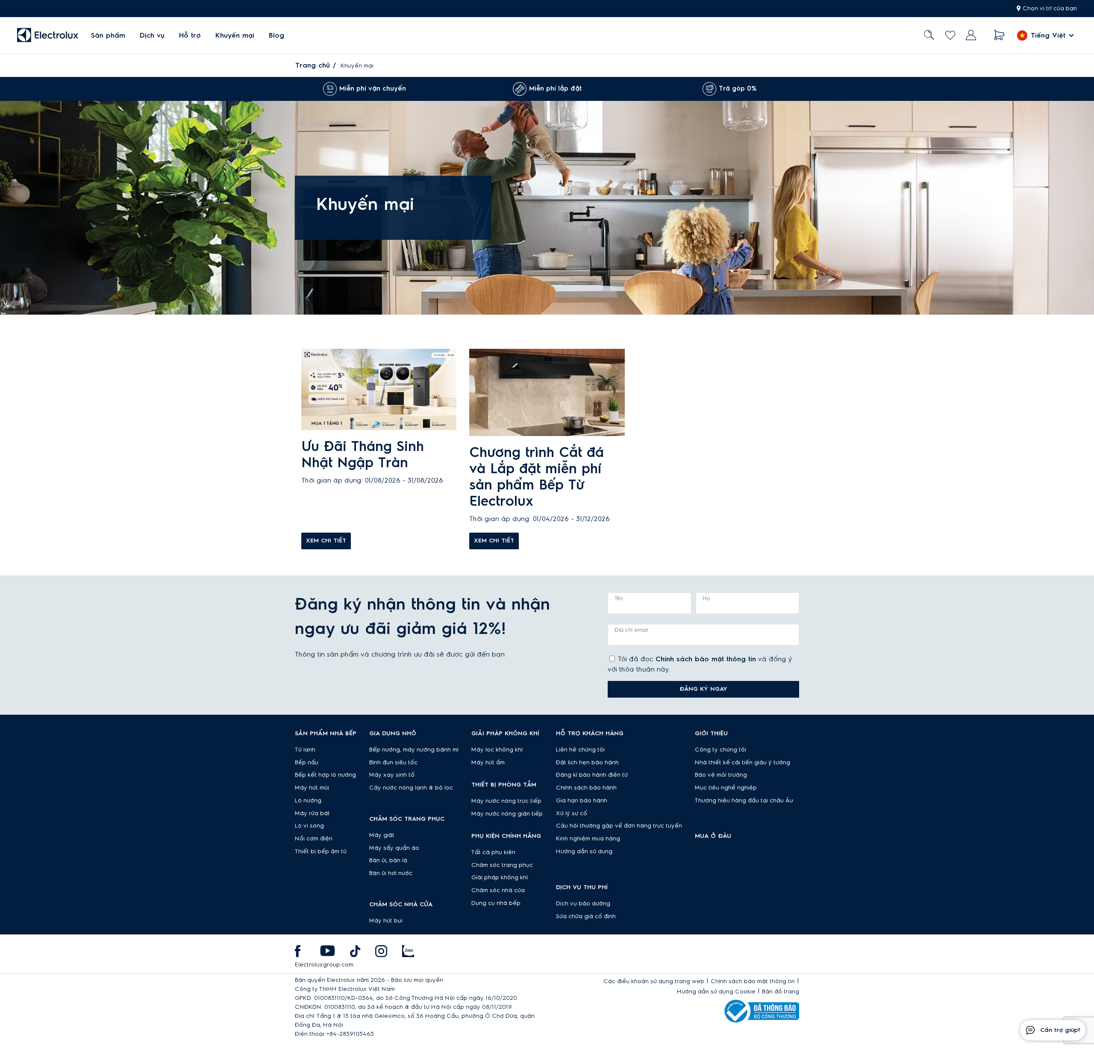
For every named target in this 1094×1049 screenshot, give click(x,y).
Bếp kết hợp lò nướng (325, 775)
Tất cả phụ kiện (493, 852)
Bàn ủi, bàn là (388, 860)
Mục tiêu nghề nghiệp (726, 788)
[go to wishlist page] (950, 35)
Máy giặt (381, 835)
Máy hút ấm (488, 763)
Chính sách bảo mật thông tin (706, 659)
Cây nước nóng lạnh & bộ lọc (411, 788)
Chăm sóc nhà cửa (498, 890)
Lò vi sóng (309, 826)
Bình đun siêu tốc (393, 763)
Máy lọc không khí (497, 750)
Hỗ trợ (190, 35)
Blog (276, 35)
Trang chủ (312, 65)
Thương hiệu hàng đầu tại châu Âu (744, 801)
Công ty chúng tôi (720, 750)
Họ (706, 598)
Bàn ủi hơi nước (390, 873)
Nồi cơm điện (313, 839)
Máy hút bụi (386, 921)
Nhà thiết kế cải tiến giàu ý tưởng (742, 763)
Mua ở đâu (713, 836)
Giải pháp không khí (499, 878)
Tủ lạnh (305, 750)
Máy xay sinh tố (392, 775)
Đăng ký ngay (703, 689)
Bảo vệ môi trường (721, 775)
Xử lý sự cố (571, 813)
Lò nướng (308, 801)
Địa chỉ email (631, 630)
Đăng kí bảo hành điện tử (592, 775)
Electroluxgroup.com (324, 965)
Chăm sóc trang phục (502, 865)
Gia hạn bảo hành (581, 801)
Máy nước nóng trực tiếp (506, 801)
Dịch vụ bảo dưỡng (583, 904)
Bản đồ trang (780, 992)
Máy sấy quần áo (394, 848)
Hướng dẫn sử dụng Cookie (716, 992)
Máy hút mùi (312, 788)
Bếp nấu (306, 763)
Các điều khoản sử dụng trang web (653, 981)
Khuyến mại (234, 35)
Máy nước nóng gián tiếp (507, 814)
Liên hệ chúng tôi (580, 750)
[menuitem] (108, 35)
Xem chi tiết (326, 541)
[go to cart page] (999, 35)
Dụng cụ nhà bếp (496, 903)
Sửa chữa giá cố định (586, 916)
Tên (619, 598)
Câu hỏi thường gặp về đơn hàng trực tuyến (619, 826)
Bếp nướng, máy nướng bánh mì (414, 750)
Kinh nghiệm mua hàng (588, 839)
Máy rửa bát (312, 813)
